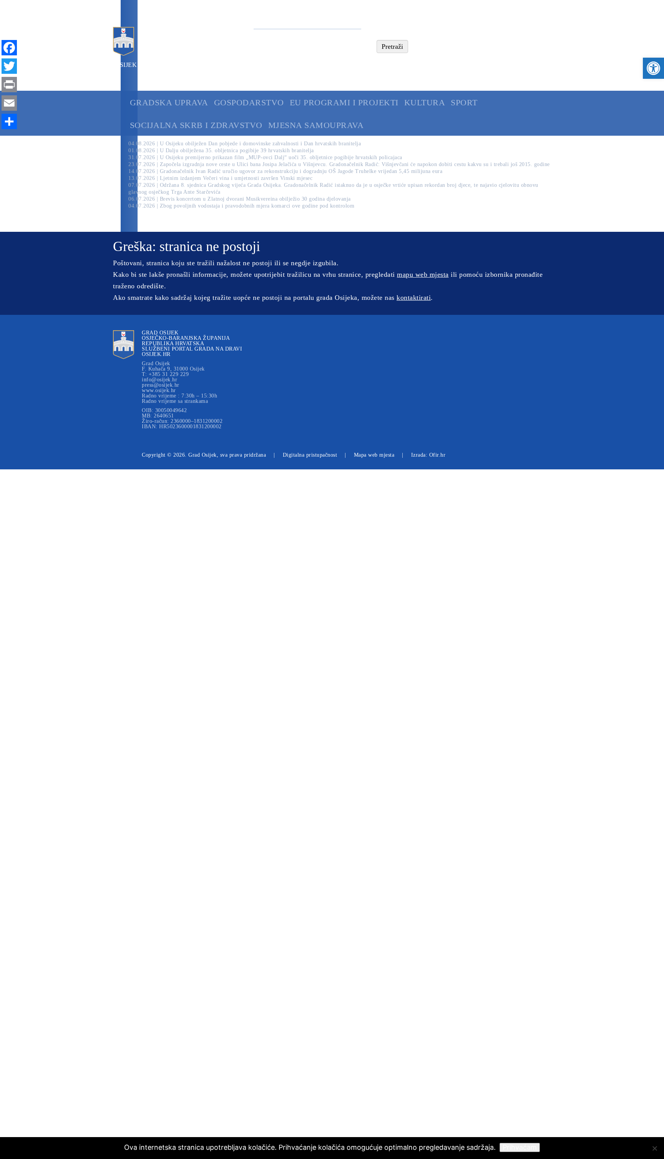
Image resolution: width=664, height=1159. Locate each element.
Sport (464, 102)
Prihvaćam (520, 1147)
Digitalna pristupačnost (310, 455)
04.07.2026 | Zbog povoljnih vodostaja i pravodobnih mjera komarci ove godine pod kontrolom (241, 206)
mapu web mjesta (423, 274)
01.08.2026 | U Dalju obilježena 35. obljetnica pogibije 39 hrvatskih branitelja (221, 150)
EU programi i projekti (344, 102)
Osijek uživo (137, 65)
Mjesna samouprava (316, 125)
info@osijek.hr (159, 379)
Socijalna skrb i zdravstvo (196, 125)
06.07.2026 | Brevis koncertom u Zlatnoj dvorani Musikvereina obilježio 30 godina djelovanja (239, 199)
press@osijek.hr (160, 385)
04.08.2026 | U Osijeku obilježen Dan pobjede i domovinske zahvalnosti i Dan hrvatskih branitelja (244, 143)
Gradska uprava (169, 102)
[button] (653, 68)
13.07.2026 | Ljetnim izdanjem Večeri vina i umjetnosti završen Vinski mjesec (220, 178)
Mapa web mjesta (374, 455)
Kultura (424, 102)
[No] (654, 1148)
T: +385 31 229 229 (165, 374)
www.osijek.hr (159, 390)
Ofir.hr (437, 455)
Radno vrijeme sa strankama (175, 401)
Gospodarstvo (249, 102)
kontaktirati (414, 297)
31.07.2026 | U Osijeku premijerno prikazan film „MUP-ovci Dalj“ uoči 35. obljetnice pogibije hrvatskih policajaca (265, 157)
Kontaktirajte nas (200, 65)
